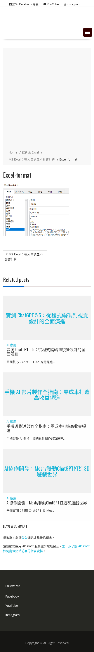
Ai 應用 (11, 345)
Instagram (12, 615)
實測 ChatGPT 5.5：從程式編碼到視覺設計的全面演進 (47, 318)
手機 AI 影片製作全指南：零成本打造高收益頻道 (47, 394)
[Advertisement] (47, 99)
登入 (24, 538)
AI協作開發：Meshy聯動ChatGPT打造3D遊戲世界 (46, 471)
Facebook (12, 596)
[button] (87, 32)
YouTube (11, 605)
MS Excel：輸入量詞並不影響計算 (24, 256)
